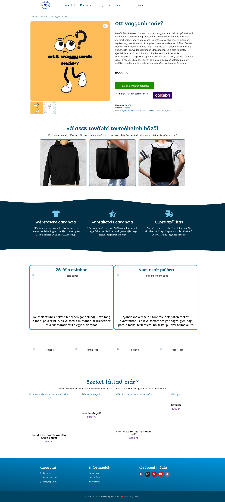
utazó (164, 110)
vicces (178, 110)
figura (124, 110)
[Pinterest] (154, 474)
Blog (100, 5)
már (137, 110)
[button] (105, 26)
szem (145, 110)
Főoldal (69, 5)
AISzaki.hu (137, 496)
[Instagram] (147, 474)
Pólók (84, 5)
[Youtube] (160, 474)
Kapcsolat (116, 5)
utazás (158, 110)
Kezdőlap (34, 16)
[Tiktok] (167, 474)
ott (141, 110)
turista (151, 110)
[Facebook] (141, 474)
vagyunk (170, 110)
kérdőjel (131, 110)
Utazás (44, 16)
